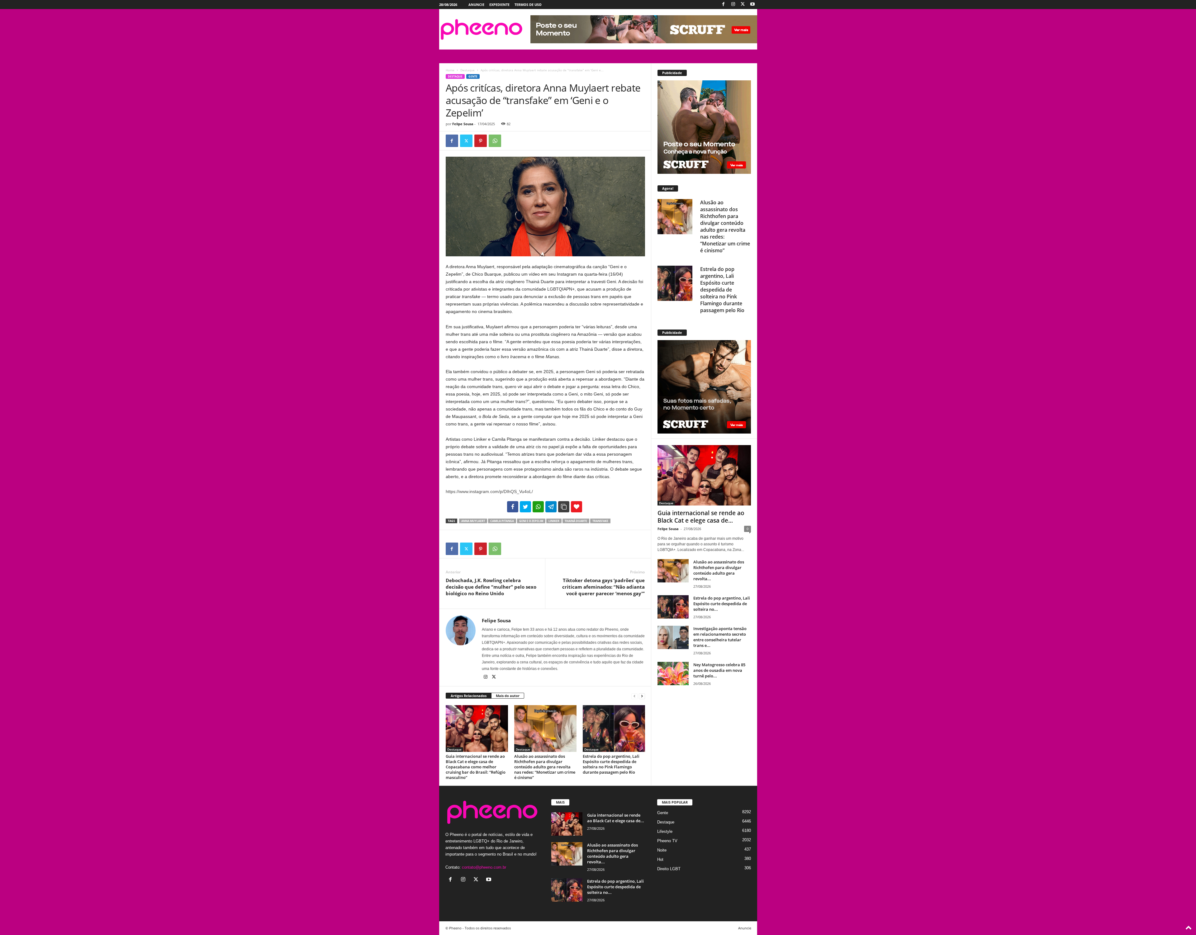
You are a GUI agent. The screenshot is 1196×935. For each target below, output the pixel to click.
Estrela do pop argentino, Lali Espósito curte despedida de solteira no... (721, 603)
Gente (472, 76)
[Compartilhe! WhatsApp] (538, 506)
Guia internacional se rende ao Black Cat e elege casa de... (700, 516)
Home (450, 70)
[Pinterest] (480, 141)
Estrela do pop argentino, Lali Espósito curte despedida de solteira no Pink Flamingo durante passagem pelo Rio (611, 764)
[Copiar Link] (563, 506)
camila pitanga (502, 521)
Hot (660, 859)
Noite (662, 850)
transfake (600, 521)
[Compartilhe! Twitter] (525, 506)
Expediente (499, 4)
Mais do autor (508, 695)
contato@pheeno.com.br (484, 867)
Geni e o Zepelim (531, 521)
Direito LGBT (669, 868)
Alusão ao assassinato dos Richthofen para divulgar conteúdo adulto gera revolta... (718, 570)
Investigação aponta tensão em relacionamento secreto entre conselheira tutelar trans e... (720, 637)
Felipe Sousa (462, 123)
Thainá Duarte (576, 521)
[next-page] (642, 696)
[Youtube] (752, 4)
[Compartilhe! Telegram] (551, 506)
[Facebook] (723, 4)
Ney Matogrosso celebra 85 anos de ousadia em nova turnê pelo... (719, 670)
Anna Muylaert (473, 521)
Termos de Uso (528, 4)
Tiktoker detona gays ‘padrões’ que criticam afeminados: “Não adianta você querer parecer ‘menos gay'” (603, 586)
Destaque (467, 70)
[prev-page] (634, 696)
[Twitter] (743, 4)
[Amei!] (576, 506)
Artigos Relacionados (468, 695)
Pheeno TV (667, 840)
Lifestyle (664, 831)
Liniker (553, 521)
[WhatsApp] (495, 141)
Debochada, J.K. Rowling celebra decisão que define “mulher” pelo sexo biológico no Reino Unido (491, 586)
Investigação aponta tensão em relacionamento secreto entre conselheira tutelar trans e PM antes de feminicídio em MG (724, 283)
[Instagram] (733, 4)
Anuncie (476, 4)
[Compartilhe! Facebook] (512, 506)
